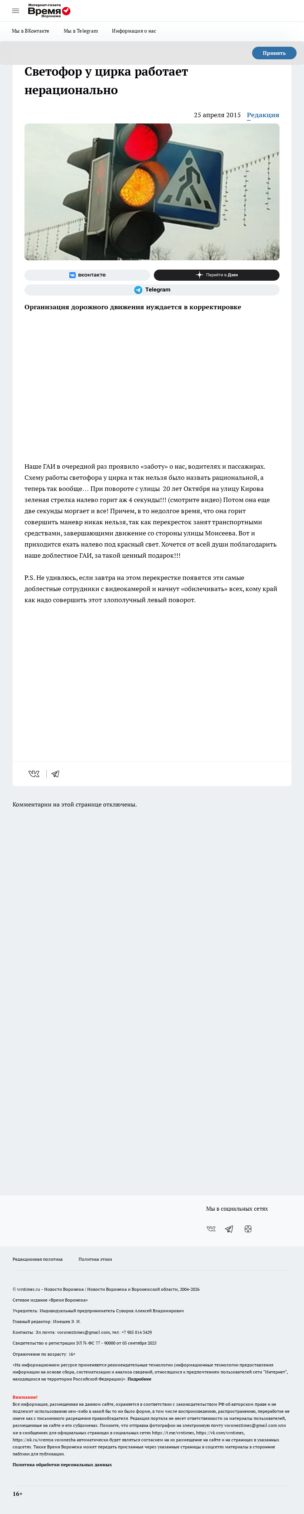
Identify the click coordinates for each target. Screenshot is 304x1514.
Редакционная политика (38, 1259)
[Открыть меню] (15, 10)
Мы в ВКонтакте (31, 30)
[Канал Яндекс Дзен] (217, 275)
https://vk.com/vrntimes (220, 1432)
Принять (274, 53)
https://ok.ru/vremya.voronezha (44, 1439)
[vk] (34, 774)
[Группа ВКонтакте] (87, 275)
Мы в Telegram (81, 30)
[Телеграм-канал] (152, 290)
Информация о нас (134, 30)
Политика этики (95, 1259)
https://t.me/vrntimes (173, 1432)
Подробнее (139, 1379)
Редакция (263, 115)
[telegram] (57, 774)
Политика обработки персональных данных (62, 1464)
